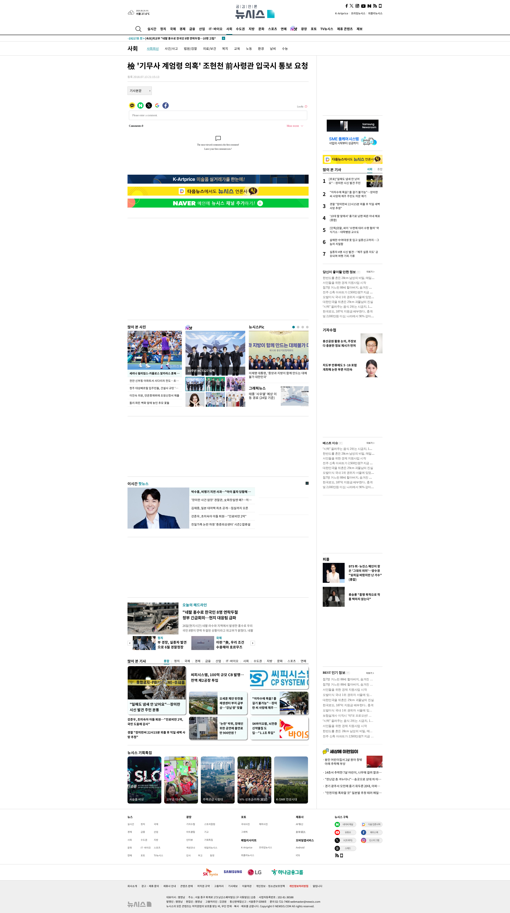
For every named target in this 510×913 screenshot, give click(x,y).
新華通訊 (300, 832)
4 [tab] (307, 327)
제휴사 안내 (169, 886)
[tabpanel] (279, 356)
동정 (212, 855)
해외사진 (263, 824)
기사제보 (233, 886)
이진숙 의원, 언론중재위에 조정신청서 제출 (154, 395)
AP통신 (299, 824)
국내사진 (245, 824)
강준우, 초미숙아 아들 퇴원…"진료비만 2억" (218, 516)
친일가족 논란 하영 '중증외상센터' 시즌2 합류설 (220, 524)
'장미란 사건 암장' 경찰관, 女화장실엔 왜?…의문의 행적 (222, 500)
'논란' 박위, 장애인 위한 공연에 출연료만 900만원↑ (231, 728)
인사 (188, 855)
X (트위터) (347, 840)
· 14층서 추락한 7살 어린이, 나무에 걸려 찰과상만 (352, 772)
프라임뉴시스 (358, 13)
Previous (130, 643)
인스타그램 (374, 840)
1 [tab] (293, 327)
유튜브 (348, 832)
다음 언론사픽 (374, 824)
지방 (252, 28)
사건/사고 (171, 48)
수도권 (240, 28)
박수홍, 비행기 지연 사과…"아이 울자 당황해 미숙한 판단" (222, 491)
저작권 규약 (203, 886)
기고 (206, 832)
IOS (298, 855)
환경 (261, 48)
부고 (200, 855)
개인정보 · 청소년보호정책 (270, 886)
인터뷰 (189, 840)
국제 (173, 28)
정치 (163, 28)
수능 (285, 48)
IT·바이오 (216, 28)
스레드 (348, 848)
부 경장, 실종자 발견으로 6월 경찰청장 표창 (172, 647)
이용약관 (247, 886)
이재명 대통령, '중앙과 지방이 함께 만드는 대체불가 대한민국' (278, 375)
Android (300, 847)
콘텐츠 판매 (186, 886)
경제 (182, 28)
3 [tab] (302, 327)
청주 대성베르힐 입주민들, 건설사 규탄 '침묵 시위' (155, 388)
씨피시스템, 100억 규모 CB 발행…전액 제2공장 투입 (217, 677)
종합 (166, 661)
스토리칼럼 (209, 824)
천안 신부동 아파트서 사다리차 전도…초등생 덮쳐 (155, 381)
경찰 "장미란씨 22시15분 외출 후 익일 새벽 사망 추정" (156, 734)
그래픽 (244, 832)
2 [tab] (298, 327)
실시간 (151, 28)
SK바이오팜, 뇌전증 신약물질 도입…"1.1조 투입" (264, 728)
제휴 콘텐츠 (345, 28)
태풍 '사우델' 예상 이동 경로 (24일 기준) (263, 395)
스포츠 (272, 28)
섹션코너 (190, 847)
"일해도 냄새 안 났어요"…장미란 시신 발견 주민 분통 (155, 706)
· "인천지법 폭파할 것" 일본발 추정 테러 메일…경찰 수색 (352, 793)
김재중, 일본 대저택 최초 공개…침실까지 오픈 (219, 508)
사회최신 (153, 48)
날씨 (273, 48)
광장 (304, 28)
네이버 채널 (348, 824)
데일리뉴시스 (210, 847)
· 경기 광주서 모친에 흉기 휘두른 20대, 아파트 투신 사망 (352, 786)
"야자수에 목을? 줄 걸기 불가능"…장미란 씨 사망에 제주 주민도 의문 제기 (264, 703)
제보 (360, 28)
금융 (192, 28)
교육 (237, 48)
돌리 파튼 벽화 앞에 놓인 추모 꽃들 (149, 403)
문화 (261, 28)
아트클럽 (190, 832)
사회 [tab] (369, 169)
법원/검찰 (190, 48)
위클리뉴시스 (375, 13)
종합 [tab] (379, 169)
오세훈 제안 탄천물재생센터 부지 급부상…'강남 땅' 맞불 (231, 703)
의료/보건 (209, 48)
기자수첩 (329, 330)
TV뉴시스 (326, 28)
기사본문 (136, 90)
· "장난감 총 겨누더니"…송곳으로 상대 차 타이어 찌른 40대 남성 (352, 779)
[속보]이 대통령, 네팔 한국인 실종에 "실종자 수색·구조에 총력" (173, 38)
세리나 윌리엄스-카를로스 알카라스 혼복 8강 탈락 (155, 373)
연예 (284, 28)
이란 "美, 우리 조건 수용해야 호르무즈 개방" (230, 647)
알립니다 (317, 886)
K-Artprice (341, 13)
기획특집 (208, 840)
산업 (202, 28)
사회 (229, 28)
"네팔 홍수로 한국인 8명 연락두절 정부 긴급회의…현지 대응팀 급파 (210, 614)
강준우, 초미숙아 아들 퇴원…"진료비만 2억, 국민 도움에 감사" (155, 721)
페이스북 (374, 832)
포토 (314, 28)
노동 (249, 48)
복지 (225, 48)
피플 (326, 559)
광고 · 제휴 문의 (150, 886)
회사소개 (132, 886)
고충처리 (219, 886)
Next (252, 643)
